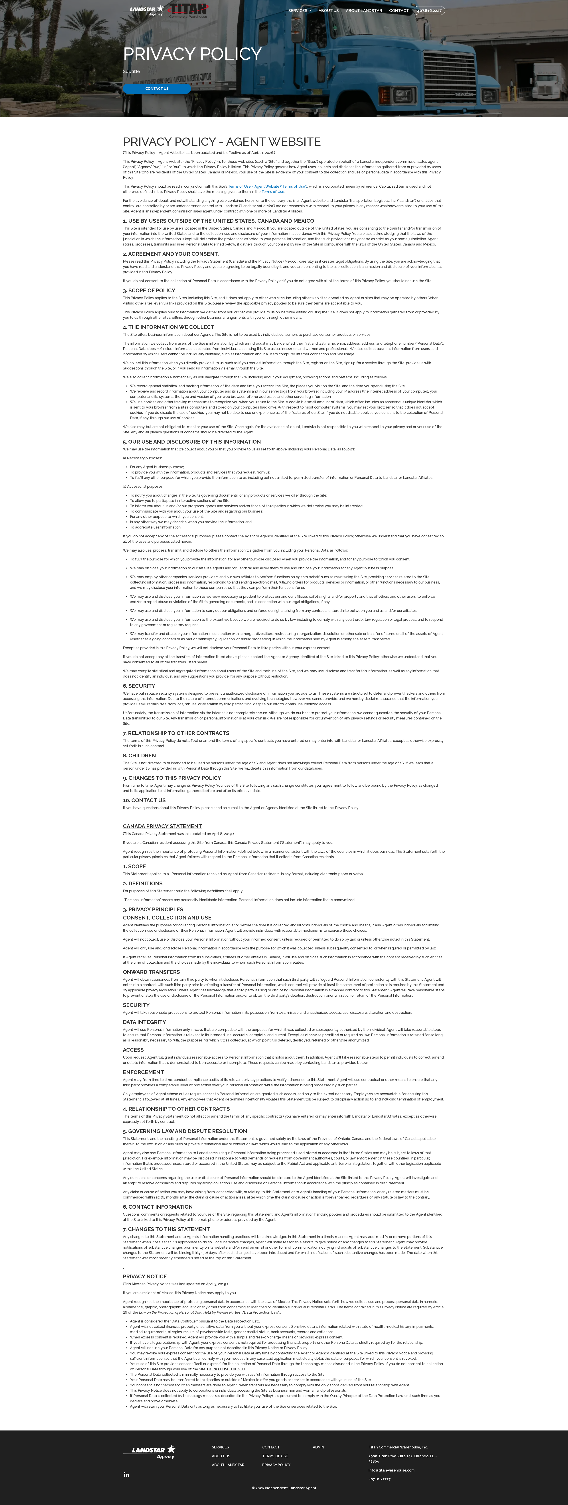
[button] (300, 10)
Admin (318, 1447)
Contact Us (157, 88)
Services (220, 1447)
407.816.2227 (429, 10)
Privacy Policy (276, 1465)
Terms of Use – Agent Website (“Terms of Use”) (267, 186)
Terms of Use (273, 192)
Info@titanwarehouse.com (391, 1470)
